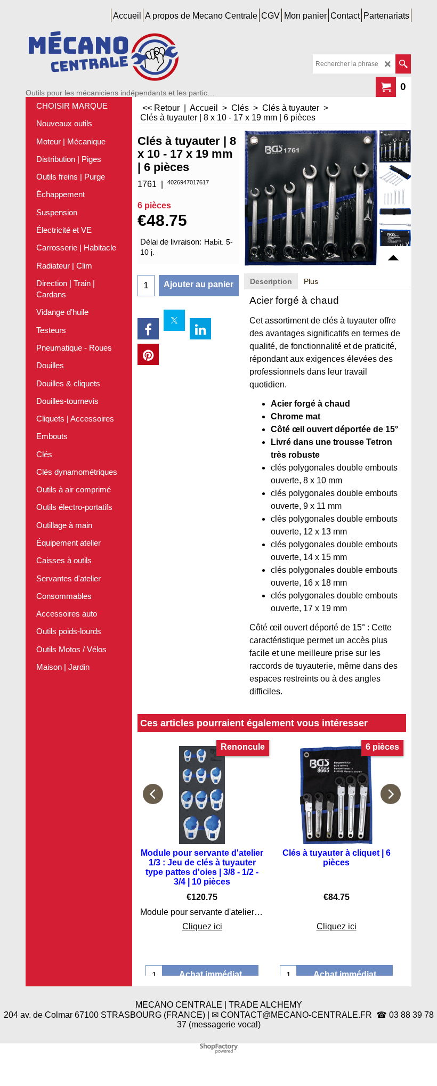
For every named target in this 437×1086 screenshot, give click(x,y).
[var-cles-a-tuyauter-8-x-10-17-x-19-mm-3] (395, 222)
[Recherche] (403, 64)
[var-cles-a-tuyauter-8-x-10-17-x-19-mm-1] (395, 176)
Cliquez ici (202, 926)
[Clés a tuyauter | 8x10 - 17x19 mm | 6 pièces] (395, 146)
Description (271, 281)
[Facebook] (148, 328)
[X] (174, 320)
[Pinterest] (148, 354)
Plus (311, 281)
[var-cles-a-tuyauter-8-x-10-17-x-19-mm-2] (395, 202)
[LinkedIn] (200, 328)
